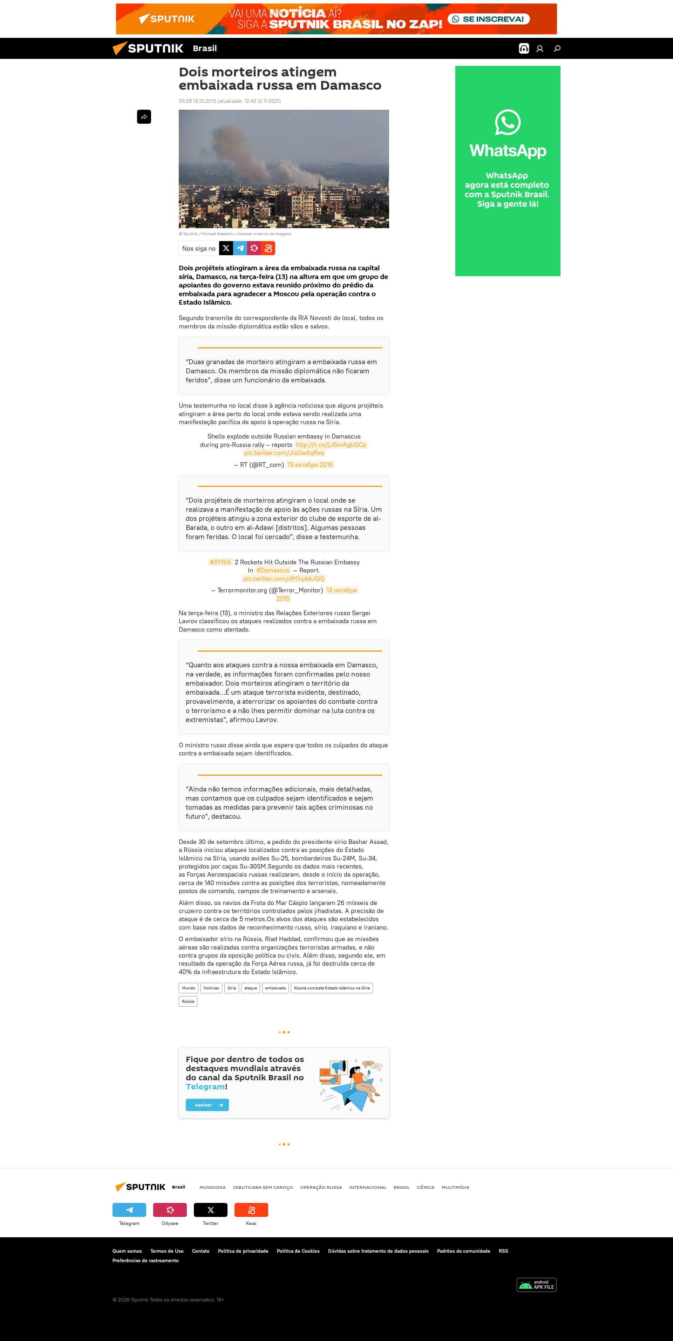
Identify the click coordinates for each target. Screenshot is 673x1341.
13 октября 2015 (310, 465)
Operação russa (321, 1187)
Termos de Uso (167, 1251)
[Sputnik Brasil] (151, 57)
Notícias (211, 988)
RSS (503, 1251)
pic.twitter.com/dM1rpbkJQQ (284, 578)
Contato (201, 1251)
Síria (231, 988)
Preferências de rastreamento (146, 1260)
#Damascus (273, 570)
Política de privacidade (243, 1251)
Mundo (188, 988)
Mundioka (212, 1187)
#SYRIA (220, 562)
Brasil (402, 1187)
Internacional (368, 1187)
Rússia (188, 1001)
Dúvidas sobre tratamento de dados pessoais (378, 1251)
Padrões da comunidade (463, 1251)
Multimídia (455, 1187)
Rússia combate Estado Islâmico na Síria (332, 988)
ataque (250, 988)
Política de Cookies (298, 1251)
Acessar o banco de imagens (264, 233)
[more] (144, 117)
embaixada (275, 988)
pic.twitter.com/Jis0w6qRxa (284, 453)
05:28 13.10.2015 (197, 101)
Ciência (426, 1187)
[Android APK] (536, 1286)
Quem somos (127, 1251)
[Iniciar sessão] (540, 48)
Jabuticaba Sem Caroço (263, 1187)
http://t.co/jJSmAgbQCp (331, 445)
